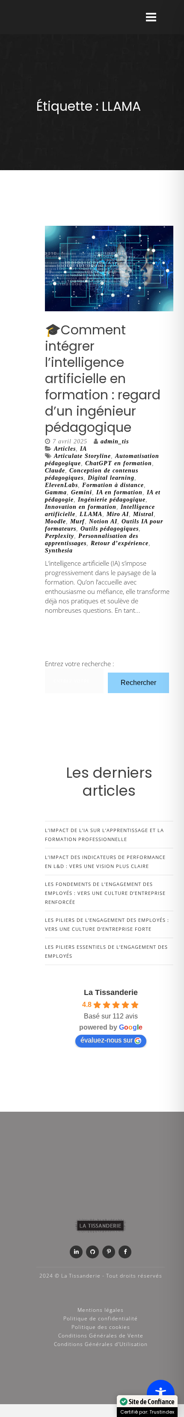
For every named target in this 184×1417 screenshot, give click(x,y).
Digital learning (111, 478)
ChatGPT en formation (118, 463)
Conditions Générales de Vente (100, 1335)
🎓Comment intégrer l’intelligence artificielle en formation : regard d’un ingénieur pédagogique (102, 379)
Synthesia (59, 550)
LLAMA (91, 514)
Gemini (81, 492)
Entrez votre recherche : (79, 663)
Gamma (56, 492)
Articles (65, 449)
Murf (77, 521)
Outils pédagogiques (109, 528)
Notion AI (103, 521)
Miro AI (118, 514)
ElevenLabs (61, 485)
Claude (55, 470)
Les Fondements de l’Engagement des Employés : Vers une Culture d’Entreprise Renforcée (105, 893)
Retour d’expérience (119, 543)
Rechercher (138, 682)
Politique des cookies (100, 1327)
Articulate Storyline (82, 456)
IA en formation (119, 492)
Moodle (55, 521)
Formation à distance (113, 485)
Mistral (143, 514)
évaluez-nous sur (106, 1040)
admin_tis (115, 441)
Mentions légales (100, 1310)
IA (83, 449)
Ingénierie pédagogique (111, 499)
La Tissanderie (111, 992)
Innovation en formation (80, 507)
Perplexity (59, 536)
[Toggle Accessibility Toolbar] (160, 1393)
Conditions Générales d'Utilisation (101, 1344)
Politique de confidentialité (100, 1318)
